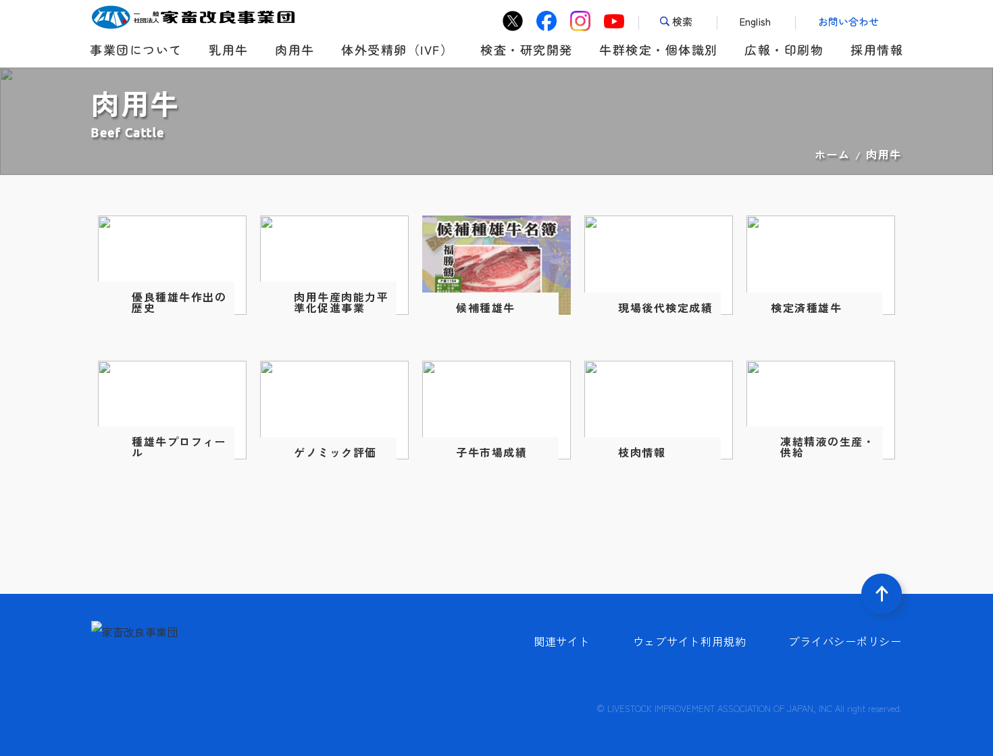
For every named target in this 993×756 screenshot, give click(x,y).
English (755, 21)
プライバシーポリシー (845, 641)
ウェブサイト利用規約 (689, 641)
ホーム (832, 154)
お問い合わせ (848, 21)
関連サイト (562, 641)
